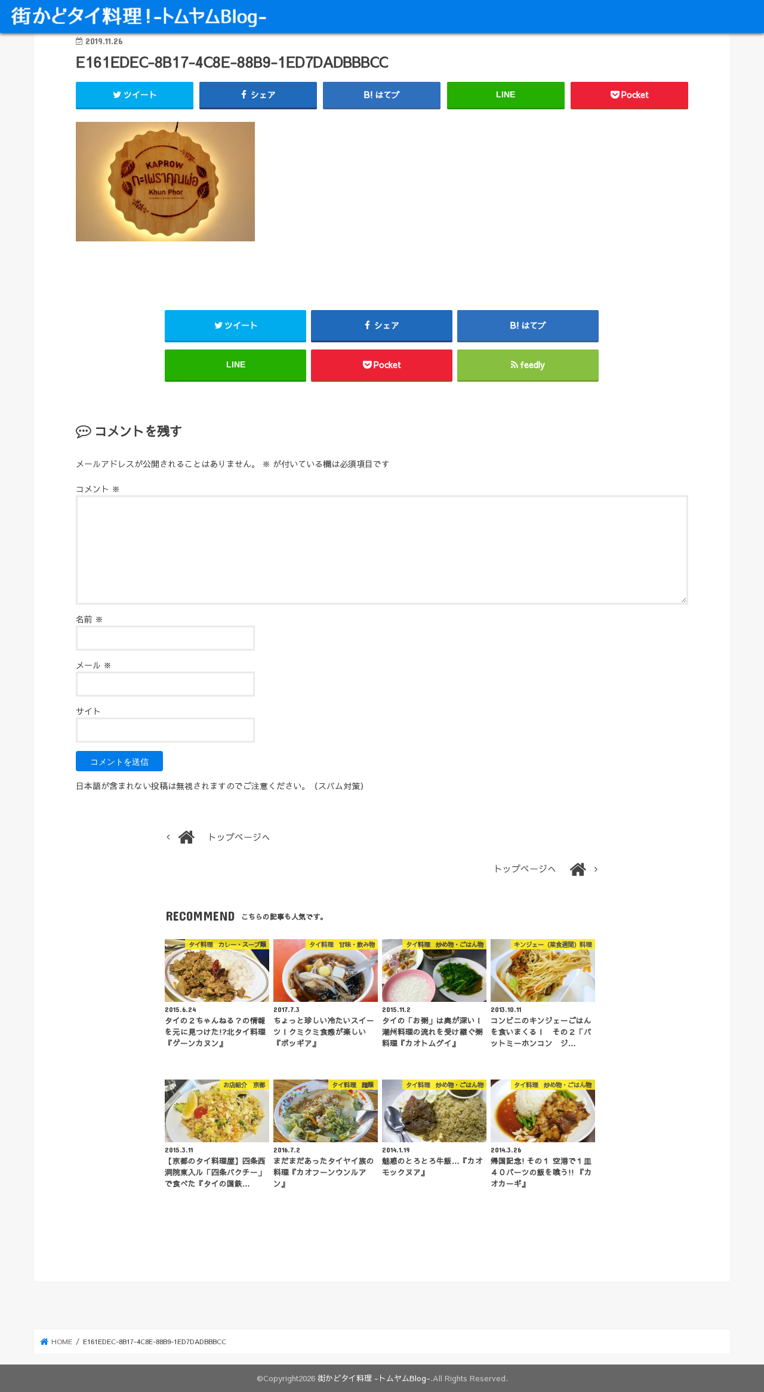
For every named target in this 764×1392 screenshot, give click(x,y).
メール (94, 665)
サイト (88, 711)
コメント (98, 489)
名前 (89, 619)
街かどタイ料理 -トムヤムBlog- (374, 1378)
